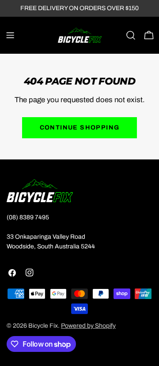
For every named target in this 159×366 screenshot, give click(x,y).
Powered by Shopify (88, 325)
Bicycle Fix (43, 325)
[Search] (131, 35)
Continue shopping (80, 127)
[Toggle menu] (10, 35)
